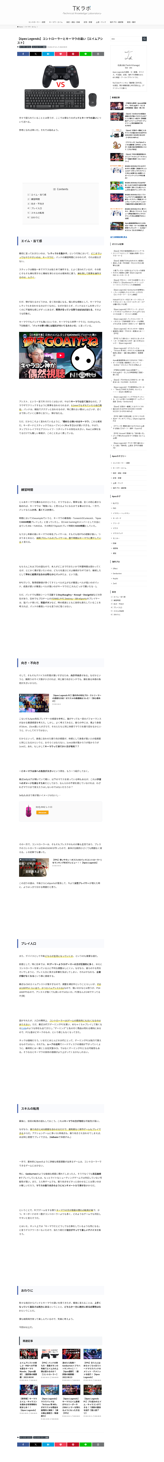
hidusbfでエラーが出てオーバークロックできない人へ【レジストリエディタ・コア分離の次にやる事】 (129, 301)
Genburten (117, 573)
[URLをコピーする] (98, 54)
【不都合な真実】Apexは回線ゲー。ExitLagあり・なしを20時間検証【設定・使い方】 (128, 372)
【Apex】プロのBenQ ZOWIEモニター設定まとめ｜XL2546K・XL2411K (128, 381)
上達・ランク (118, 483)
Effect (115, 568)
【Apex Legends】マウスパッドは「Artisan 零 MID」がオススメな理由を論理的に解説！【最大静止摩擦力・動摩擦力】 (128, 351)
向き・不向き (37, 203)
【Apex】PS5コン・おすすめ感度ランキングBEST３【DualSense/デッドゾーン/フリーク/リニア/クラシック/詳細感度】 (129, 282)
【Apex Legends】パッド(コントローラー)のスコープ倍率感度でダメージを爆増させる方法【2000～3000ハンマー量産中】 (129, 321)
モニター (116, 538)
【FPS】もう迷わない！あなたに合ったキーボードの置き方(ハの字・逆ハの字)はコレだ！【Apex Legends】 (128, 340)
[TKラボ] (82, 10)
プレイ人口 (36, 208)
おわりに (35, 217)
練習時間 (35, 199)
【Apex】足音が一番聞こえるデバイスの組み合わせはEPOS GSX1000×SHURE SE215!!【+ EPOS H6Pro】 (128, 408)
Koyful (115, 578)
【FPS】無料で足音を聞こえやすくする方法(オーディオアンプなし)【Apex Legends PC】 (129, 418)
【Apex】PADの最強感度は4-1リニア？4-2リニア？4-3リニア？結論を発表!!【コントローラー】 (129, 253)
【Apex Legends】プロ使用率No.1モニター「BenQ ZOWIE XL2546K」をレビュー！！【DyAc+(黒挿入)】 (128, 389)
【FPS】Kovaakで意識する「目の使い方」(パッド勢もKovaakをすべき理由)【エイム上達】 (129, 435)
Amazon (42, 812)
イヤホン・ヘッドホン (121, 513)
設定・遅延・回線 (119, 473)
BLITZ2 (116, 503)
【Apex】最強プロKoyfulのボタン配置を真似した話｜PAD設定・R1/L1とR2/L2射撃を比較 (128, 263)
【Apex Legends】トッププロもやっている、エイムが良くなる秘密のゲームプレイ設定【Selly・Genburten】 (129, 399)
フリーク (116, 523)
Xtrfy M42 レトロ (44, 806)
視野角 (115, 548)
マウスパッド (118, 533)
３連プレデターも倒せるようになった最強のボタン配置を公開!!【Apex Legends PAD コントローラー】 (129, 272)
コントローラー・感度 (39, 47)
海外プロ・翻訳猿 (119, 488)
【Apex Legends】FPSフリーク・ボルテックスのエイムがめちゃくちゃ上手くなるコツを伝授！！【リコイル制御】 (129, 311)
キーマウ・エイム (25, 47)
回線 (114, 543)
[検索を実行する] (144, 39)
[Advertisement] (60, 157)
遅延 (114, 553)
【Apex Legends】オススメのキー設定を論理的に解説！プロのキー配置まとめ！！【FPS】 (129, 331)
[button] (23, 54)
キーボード (117, 518)
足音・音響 (117, 478)
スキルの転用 (37, 212)
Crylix (24, 1028)
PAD (114, 508)
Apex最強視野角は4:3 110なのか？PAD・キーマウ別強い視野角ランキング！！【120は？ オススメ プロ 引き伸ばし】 (128, 362)
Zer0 (115, 583)
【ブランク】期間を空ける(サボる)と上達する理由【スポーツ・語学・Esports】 (128, 427)
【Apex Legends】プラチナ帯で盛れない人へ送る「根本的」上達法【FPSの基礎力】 (128, 445)
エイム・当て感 (38, 194)
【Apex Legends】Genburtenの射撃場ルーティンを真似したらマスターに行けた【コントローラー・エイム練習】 (129, 292)
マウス (115, 528)
